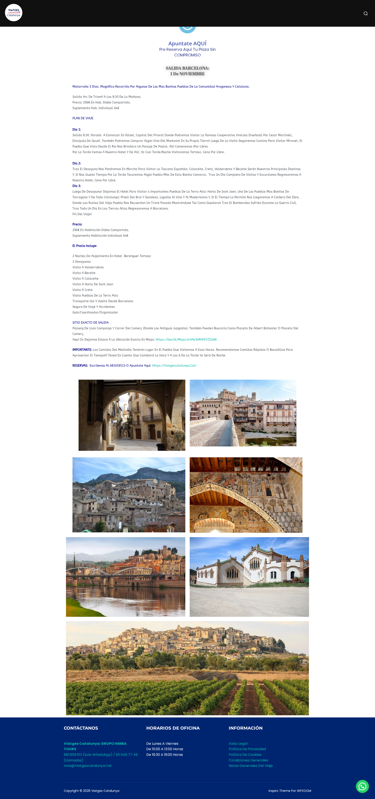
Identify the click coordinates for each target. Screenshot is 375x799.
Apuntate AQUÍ (187, 43)
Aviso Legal (238, 743)
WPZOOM (304, 791)
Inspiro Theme (279, 791)
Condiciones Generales (248, 760)
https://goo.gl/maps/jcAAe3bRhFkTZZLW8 (186, 339)
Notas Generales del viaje (251, 765)
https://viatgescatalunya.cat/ (174, 366)
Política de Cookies (245, 754)
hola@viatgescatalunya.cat (88, 765)
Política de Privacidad (247, 748)
